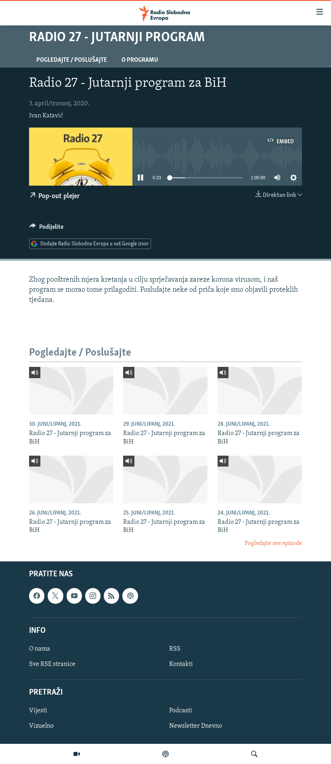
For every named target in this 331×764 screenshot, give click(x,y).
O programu (140, 60)
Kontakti (181, 664)
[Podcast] (165, 754)
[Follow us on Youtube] (74, 595)
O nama (39, 649)
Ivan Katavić (46, 116)
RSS (174, 649)
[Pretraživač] (254, 754)
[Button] (46, 229)
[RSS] (111, 595)
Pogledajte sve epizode (273, 543)
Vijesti (38, 710)
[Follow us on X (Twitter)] (55, 595)
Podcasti (180, 710)
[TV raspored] (130, 595)
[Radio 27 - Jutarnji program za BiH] (71, 390)
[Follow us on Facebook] (36, 595)
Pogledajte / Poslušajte (71, 60)
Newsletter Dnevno (195, 726)
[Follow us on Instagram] (93, 595)
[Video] (77, 754)
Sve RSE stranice (52, 664)
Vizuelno (41, 726)
